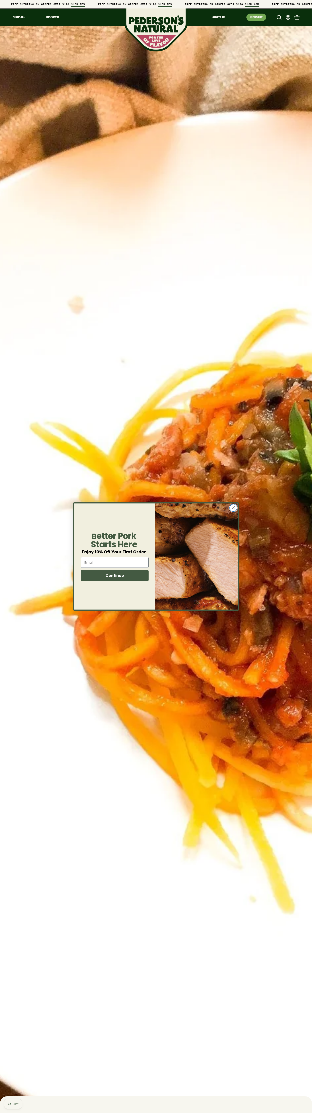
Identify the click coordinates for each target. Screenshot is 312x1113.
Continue (114, 575)
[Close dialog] (233, 508)
